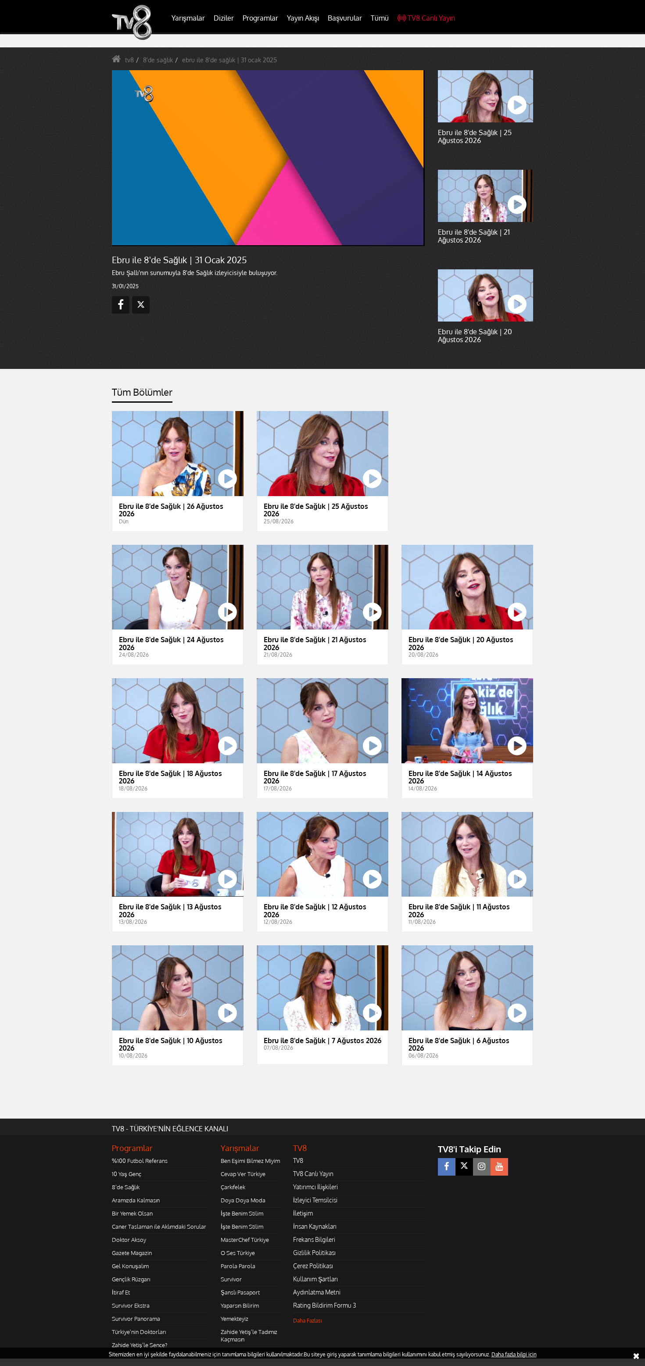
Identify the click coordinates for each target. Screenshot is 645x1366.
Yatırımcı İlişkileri (315, 1187)
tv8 (129, 60)
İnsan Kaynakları (315, 1226)
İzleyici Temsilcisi (315, 1200)
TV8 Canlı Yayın (431, 18)
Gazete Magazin (132, 1252)
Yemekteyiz (234, 1318)
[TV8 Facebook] (446, 1167)
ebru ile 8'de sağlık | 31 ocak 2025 (229, 60)
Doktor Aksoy (129, 1239)
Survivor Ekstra (131, 1305)
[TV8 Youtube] (499, 1167)
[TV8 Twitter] (464, 1167)
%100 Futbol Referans (140, 1160)
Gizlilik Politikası (314, 1252)
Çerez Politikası (313, 1265)
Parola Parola (238, 1265)
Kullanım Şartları (315, 1279)
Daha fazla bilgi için (514, 1354)
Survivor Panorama (136, 1318)
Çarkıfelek (233, 1187)
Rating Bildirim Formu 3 (324, 1305)
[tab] (142, 394)
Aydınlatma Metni (316, 1292)
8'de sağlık (158, 60)
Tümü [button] (380, 18)
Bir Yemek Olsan (132, 1213)
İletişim (303, 1213)
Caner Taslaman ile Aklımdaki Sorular (159, 1226)
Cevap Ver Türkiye (243, 1173)
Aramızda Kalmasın (136, 1200)
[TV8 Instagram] (482, 1167)
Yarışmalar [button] (188, 18)
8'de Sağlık (126, 1187)
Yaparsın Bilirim (240, 1305)
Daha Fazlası (307, 1320)
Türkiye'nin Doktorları (139, 1331)
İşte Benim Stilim (242, 1213)
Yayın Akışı (303, 18)
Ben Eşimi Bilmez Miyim (250, 1160)
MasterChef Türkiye (245, 1239)
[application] (267, 158)
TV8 (298, 1160)
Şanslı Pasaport (240, 1292)
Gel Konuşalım (130, 1265)
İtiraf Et (121, 1292)
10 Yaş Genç (126, 1173)
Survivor (231, 1279)
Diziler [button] (224, 18)
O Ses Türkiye (238, 1252)
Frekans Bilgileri (314, 1239)
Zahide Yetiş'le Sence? (139, 1344)
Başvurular (345, 18)
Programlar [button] (260, 18)
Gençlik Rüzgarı (131, 1279)
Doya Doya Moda (243, 1200)
